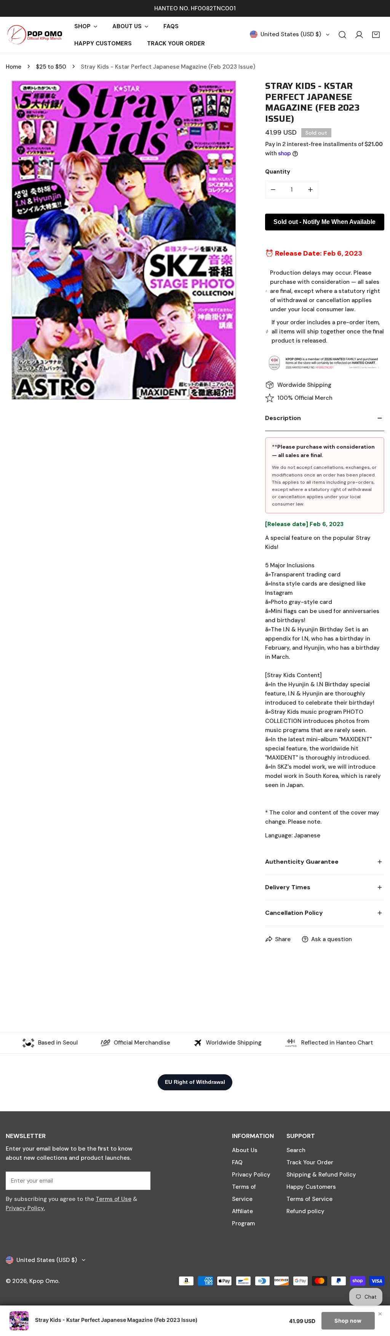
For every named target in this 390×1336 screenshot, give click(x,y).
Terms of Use (113, 1199)
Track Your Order (309, 1162)
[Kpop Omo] (34, 34)
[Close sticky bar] (380, 1314)
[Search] (342, 34)
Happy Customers (311, 1187)
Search (295, 1150)
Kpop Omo (43, 1281)
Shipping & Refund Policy (321, 1174)
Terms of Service (309, 1199)
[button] (376, 34)
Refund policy (305, 1211)
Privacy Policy (251, 1174)
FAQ (237, 1162)
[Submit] (140, 1180)
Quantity (277, 171)
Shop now (347, 1320)
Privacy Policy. (25, 1208)
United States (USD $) (291, 34)
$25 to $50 (51, 67)
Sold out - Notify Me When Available (324, 222)
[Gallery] (124, 240)
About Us (244, 1150)
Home (13, 67)
